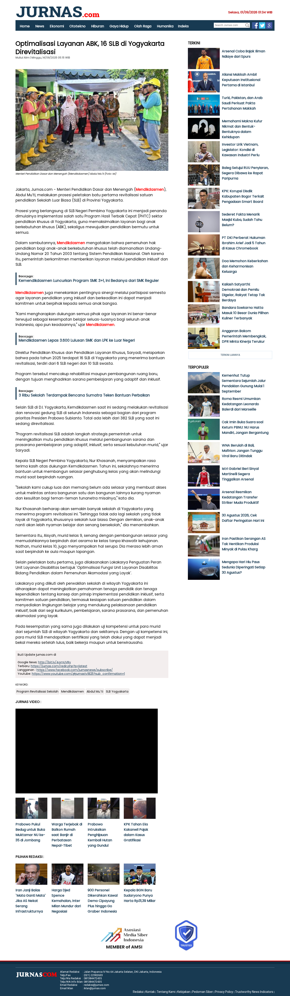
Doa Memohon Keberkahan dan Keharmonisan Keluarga (245, 266)
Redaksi (138, 991)
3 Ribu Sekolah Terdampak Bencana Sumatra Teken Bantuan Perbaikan (84, 395)
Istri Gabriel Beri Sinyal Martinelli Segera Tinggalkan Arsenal (240, 474)
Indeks (183, 26)
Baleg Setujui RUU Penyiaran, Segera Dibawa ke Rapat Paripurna (245, 173)
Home (25, 26)
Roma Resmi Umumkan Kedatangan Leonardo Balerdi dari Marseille (241, 404)
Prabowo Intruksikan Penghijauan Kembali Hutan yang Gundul (100, 835)
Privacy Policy (224, 991)
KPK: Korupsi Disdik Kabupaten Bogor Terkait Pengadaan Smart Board (243, 196)
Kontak (150, 991)
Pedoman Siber (202, 991)
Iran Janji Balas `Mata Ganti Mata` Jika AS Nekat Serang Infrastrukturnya (30, 901)
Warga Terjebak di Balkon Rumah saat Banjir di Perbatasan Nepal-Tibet (67, 835)
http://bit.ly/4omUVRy (54, 662)
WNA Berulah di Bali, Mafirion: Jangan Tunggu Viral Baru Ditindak (242, 450)
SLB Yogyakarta (117, 691)
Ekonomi (57, 26)
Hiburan (97, 26)
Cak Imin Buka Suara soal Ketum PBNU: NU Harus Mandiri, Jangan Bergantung (245, 427)
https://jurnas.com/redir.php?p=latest (59, 666)
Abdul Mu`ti (95, 691)
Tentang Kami (166, 991)
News (39, 26)
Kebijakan (183, 991)
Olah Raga (142, 26)
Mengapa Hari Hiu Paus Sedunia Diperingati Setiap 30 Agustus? (243, 567)
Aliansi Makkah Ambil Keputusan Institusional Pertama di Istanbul (241, 80)
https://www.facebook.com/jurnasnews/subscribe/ (75, 670)
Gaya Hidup (119, 26)
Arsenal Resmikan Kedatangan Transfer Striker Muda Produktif (240, 497)
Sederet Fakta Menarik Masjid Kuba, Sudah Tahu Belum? (242, 219)
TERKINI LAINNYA (230, 355)
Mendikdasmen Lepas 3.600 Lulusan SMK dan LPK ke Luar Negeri (77, 340)
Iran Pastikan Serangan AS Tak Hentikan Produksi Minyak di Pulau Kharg (244, 544)
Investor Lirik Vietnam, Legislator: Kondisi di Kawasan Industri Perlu (240, 149)
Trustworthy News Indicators (254, 991)
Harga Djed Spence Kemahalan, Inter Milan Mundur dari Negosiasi (66, 901)
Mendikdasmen (150, 189)
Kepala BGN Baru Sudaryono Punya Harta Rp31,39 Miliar (140, 895)
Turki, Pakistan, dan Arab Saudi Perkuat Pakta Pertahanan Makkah (242, 103)
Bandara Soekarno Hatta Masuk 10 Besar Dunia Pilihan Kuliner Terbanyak (245, 313)
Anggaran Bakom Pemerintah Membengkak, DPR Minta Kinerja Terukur (244, 336)
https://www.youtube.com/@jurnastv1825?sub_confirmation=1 (78, 674)
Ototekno (77, 26)
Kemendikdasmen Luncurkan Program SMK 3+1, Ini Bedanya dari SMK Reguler (89, 280)
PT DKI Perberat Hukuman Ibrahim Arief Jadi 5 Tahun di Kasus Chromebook (243, 243)
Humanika (165, 26)
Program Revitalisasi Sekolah (37, 691)
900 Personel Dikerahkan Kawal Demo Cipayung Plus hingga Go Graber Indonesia (103, 901)
